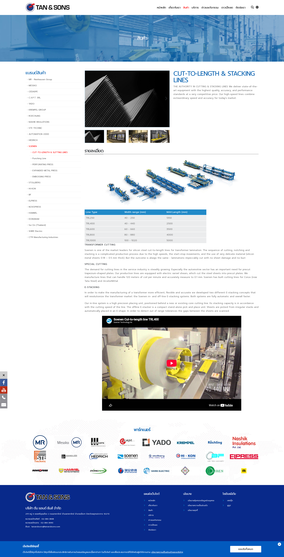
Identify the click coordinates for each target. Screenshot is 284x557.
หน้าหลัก (161, 7)
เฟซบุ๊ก (230, 500)
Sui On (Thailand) (37, 225)
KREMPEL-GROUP (37, 109)
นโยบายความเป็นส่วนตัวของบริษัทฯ (167, 552)
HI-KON (32, 188)
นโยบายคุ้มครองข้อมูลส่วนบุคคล (201, 500)
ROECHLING (34, 115)
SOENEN (33, 146)
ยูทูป (229, 505)
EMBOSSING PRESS (41, 176)
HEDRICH (33, 140)
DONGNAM (34, 219)
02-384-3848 (48, 518)
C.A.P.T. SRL (35, 97)
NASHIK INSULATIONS (39, 122)
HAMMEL (33, 213)
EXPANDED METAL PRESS (44, 170)
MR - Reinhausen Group (40, 79)
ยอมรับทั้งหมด (245, 549)
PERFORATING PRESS (42, 164)
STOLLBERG (34, 182)
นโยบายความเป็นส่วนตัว (198, 505)
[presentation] (88, 99)
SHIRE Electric (35, 231)
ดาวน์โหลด (227, 7)
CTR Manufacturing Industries (43, 237)
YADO (31, 103)
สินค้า (186, 7)
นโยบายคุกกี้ (193, 510)
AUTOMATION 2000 (39, 134)
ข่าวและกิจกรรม (210, 7)
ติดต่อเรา (241, 7)
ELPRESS (33, 200)
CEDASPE (33, 91)
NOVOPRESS (35, 206)
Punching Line (39, 158)
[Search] (252, 7)
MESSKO (33, 85)
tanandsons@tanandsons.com (46, 526)
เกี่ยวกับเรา (175, 7)
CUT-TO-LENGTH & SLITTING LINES (50, 152)
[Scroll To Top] (279, 553)
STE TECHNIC (35, 128)
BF (30, 194)
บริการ (195, 7)
